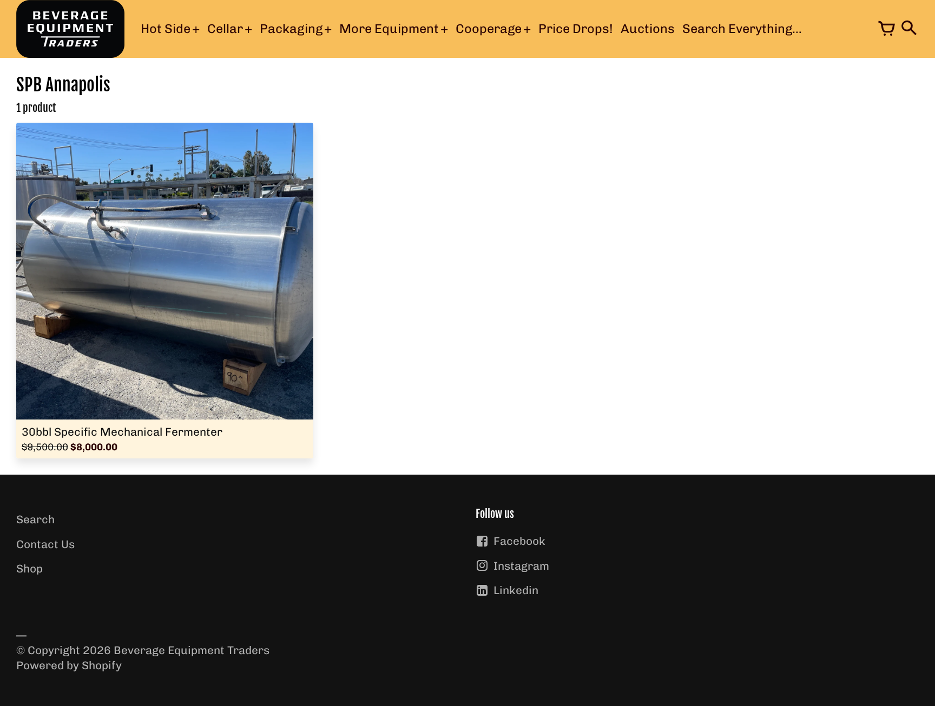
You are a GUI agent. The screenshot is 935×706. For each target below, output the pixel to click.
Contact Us (45, 544)
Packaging (291, 28)
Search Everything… (742, 28)
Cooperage (489, 28)
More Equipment (389, 28)
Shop (29, 568)
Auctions (648, 28)
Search (35, 519)
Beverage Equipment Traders (191, 650)
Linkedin (515, 590)
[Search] (908, 29)
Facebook (519, 541)
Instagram (521, 565)
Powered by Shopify (69, 665)
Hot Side (165, 28)
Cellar (225, 28)
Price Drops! (575, 28)
